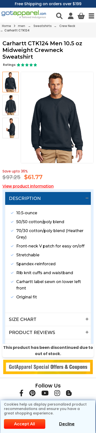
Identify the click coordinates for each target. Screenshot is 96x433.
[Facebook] (21, 394)
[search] (59, 16)
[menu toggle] (90, 16)
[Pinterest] (32, 394)
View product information (28, 186)
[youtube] (44, 394)
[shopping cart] (81, 16)
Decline (67, 424)
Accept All (24, 424)
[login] (70, 16)
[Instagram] (57, 394)
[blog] (69, 394)
